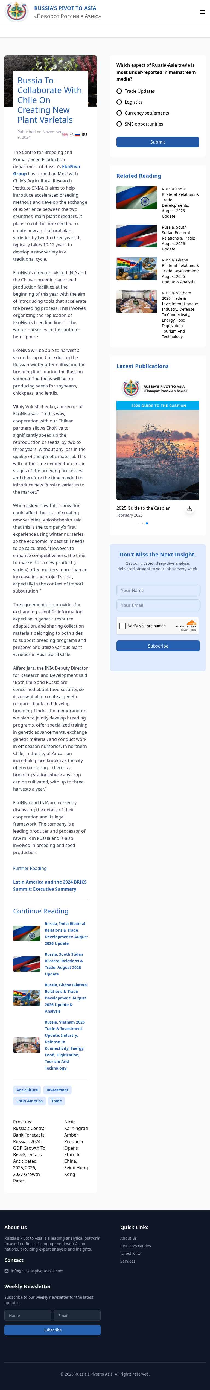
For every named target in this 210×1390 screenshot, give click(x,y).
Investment (57, 1089)
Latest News (131, 1253)
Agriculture (27, 1089)
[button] (147, 523)
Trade (56, 1100)
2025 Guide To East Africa (150, 508)
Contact (14, 1260)
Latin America (29, 1100)
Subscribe (52, 1330)
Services (127, 1261)
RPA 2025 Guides (135, 1245)
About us (128, 1238)
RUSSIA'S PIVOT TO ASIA (65, 7)
